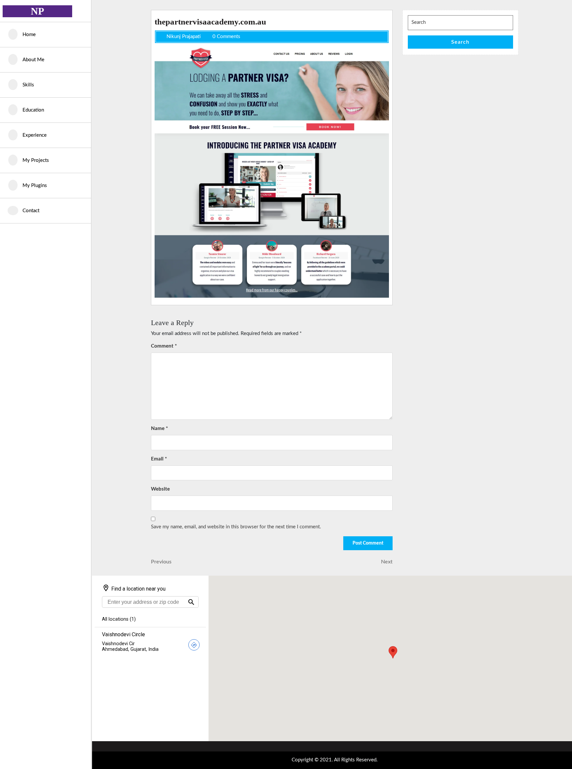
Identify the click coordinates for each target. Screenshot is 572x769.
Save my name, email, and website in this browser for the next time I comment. (236, 526)
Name (159, 428)
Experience (35, 135)
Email (159, 459)
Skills (28, 84)
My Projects (36, 160)
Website (160, 489)
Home (29, 34)
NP (37, 11)
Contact (31, 210)
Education (33, 110)
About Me (33, 59)
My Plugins (35, 185)
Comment (164, 346)
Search (460, 42)
